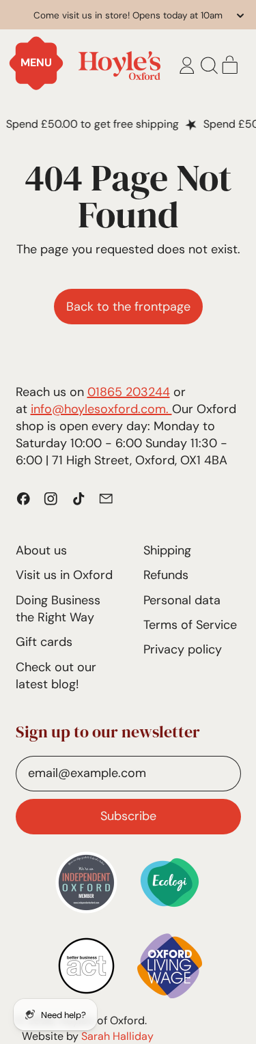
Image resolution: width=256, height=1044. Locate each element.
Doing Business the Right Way (58, 608)
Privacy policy (182, 649)
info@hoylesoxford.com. (101, 409)
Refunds (165, 575)
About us (41, 550)
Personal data (182, 600)
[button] (209, 65)
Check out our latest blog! (56, 675)
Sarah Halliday (117, 1036)
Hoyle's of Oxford (102, 1020)
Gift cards (44, 642)
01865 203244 (128, 392)
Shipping (167, 550)
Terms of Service (190, 625)
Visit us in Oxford (64, 575)
